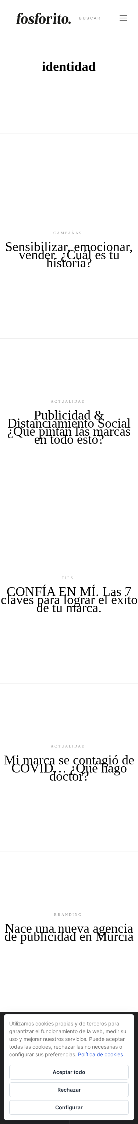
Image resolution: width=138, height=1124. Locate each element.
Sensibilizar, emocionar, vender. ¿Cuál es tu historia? (69, 254)
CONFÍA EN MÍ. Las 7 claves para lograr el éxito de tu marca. (69, 599)
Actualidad (68, 401)
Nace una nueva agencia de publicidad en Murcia (69, 932)
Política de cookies (100, 1054)
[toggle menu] (123, 18)
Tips (68, 578)
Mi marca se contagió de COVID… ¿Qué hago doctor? (69, 768)
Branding (68, 915)
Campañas (67, 233)
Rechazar (69, 1089)
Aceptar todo (69, 1072)
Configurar (69, 1107)
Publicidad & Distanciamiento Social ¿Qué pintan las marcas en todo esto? (69, 427)
